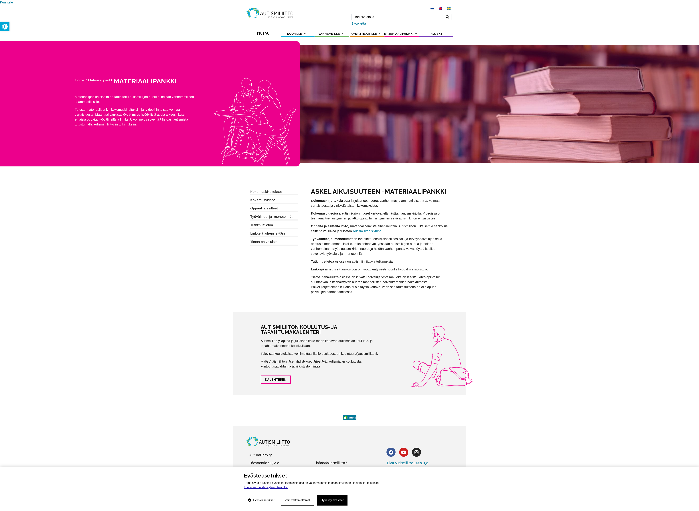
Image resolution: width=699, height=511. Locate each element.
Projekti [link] (436, 33)
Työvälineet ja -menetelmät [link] (271, 217)
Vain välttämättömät (297, 500)
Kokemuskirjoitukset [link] (266, 192)
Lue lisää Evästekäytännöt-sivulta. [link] (266, 487)
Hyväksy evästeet (332, 500)
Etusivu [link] (262, 33)
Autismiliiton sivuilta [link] (367, 231)
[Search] (447, 17)
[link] (4, 26)
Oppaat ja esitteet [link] (264, 208)
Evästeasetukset (263, 500)
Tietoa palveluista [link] (264, 242)
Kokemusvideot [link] (262, 200)
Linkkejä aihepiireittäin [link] (267, 233)
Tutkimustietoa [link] (261, 225)
